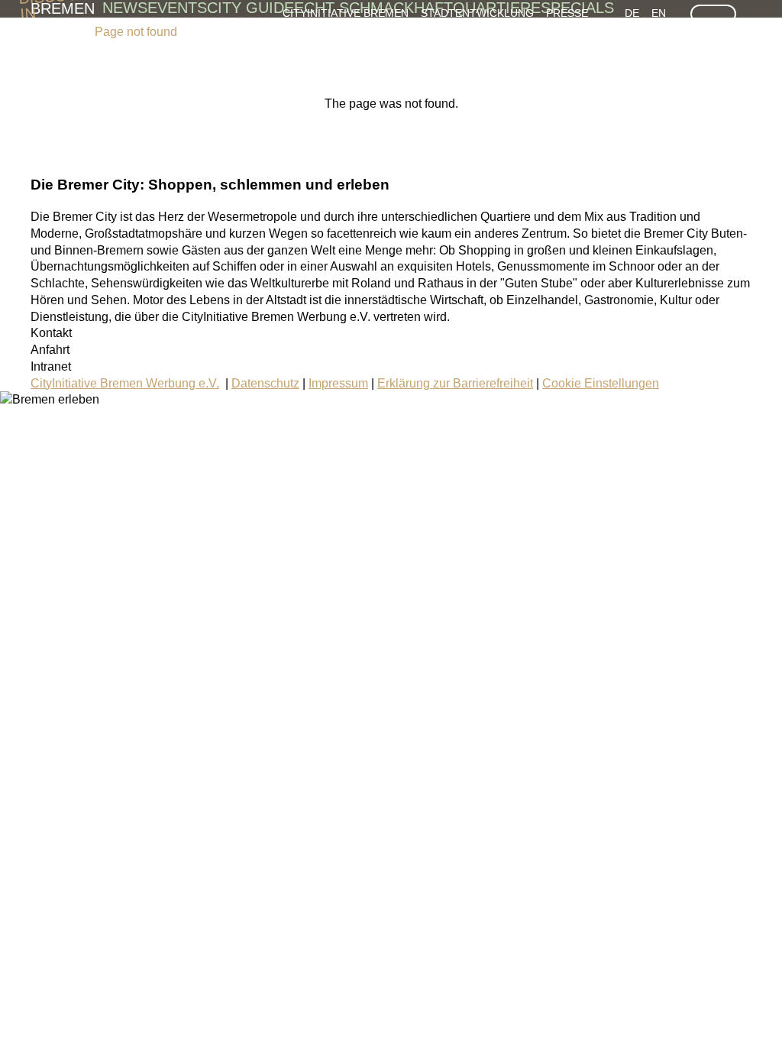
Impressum (338, 383)
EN (658, 13)
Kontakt (51, 332)
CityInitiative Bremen (346, 13)
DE (632, 13)
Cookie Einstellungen (600, 383)
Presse (567, 13)
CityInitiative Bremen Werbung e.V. (125, 383)
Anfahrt (50, 349)
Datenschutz (265, 383)
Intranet (51, 366)
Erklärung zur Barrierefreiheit (455, 383)
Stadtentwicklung (477, 13)
